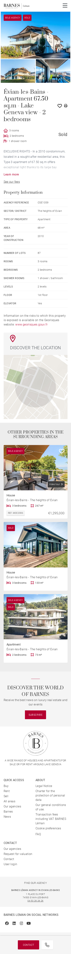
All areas (9, 801)
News (7, 816)
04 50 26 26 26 (35, 901)
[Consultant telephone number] (47, 944)
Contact (28, 944)
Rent (7, 791)
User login (10, 864)
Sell (6, 796)
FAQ (38, 834)
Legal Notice (44, 786)
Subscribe (36, 714)
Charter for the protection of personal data (50, 795)
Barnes (8, 811)
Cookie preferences (48, 828)
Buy (6, 786)
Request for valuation (18, 854)
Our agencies (12, 806)
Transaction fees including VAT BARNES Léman (51, 819)
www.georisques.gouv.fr (31, 324)
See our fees (12, 181)
